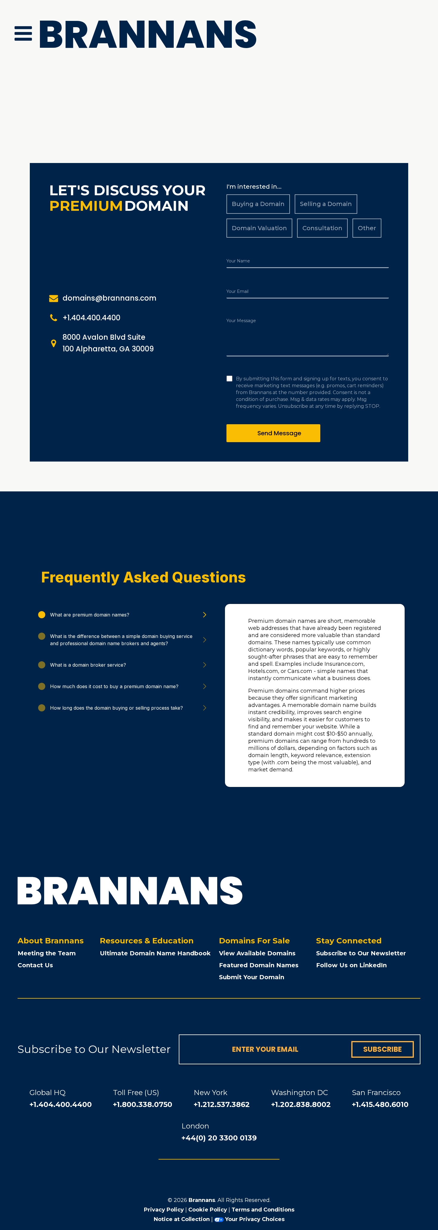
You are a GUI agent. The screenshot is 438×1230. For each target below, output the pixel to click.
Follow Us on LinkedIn (351, 965)
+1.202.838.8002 (301, 1104)
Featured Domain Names (259, 965)
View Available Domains (257, 953)
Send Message (279, 433)
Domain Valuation (259, 228)
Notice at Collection (182, 1219)
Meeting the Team (47, 953)
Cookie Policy (207, 1209)
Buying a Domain (258, 203)
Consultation (322, 228)
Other (367, 228)
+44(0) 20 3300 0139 (219, 1138)
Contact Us (35, 965)
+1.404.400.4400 (60, 1104)
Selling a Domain (326, 203)
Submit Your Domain (251, 977)
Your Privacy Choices (255, 1219)
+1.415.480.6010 (380, 1104)
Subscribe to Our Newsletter (361, 953)
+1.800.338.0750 (142, 1104)
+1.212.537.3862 (222, 1104)
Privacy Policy (164, 1209)
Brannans (202, 1200)
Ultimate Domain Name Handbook (155, 953)
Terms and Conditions (263, 1209)
